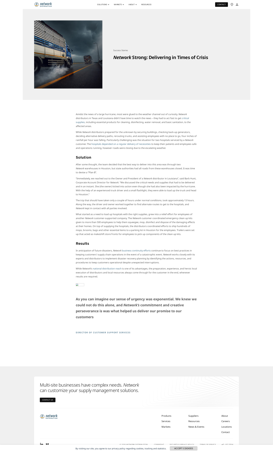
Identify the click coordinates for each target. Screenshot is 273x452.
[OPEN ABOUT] (136, 4)
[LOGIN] (237, 4)
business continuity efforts (136, 250)
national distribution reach (107, 268)
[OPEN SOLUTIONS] (108, 4)
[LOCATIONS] (232, 4)
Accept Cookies (183, 448)
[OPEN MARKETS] (123, 4)
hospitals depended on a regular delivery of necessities (121, 144)
